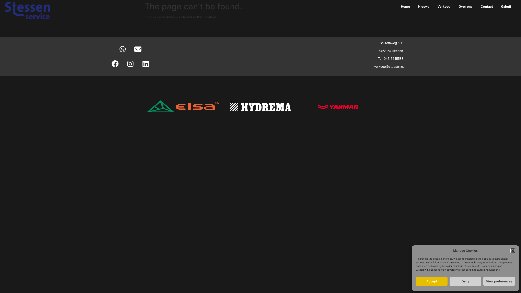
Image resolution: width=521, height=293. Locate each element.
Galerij (506, 7)
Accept (431, 281)
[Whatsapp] (123, 49)
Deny (465, 281)
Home (405, 7)
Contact (487, 7)
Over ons (466, 7)
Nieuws (423, 7)
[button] (513, 251)
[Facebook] (115, 64)
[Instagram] (130, 64)
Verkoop (444, 7)
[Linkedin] (145, 64)
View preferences (499, 281)
